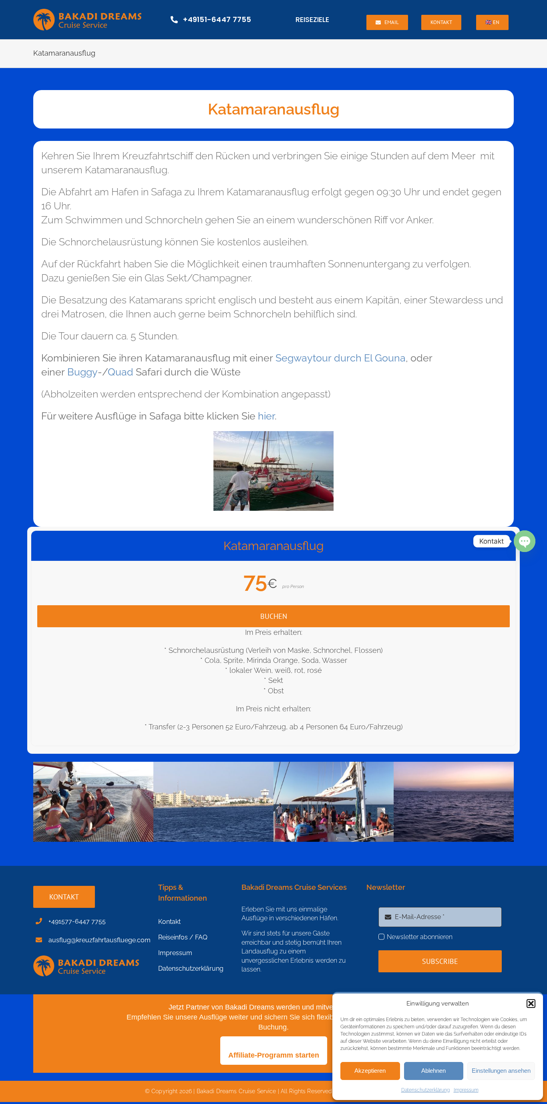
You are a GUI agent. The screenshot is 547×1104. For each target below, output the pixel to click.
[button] (531, 1004)
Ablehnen (433, 1070)
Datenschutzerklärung (425, 1090)
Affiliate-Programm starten (273, 1055)
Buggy (82, 372)
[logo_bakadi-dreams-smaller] (87, 12)
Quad (120, 372)
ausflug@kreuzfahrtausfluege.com (99, 940)
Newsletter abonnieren (419, 937)
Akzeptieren (370, 1070)
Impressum (466, 1090)
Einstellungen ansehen (501, 1070)
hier (266, 416)
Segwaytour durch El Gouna (341, 358)
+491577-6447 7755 (77, 921)
